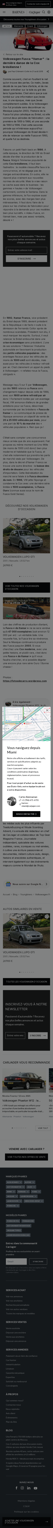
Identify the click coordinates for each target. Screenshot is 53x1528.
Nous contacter (25, 814)
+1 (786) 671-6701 (30, 800)
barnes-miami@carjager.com (31, 804)
